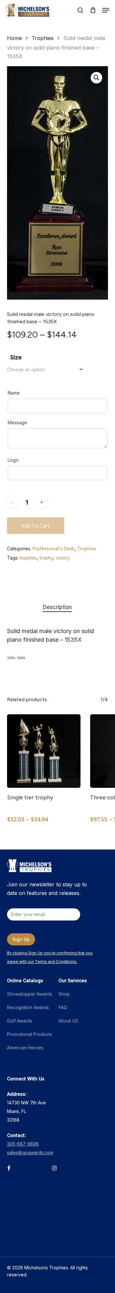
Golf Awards (19, 1020)
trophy (46, 557)
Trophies (43, 38)
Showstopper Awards (29, 994)
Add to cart (35, 525)
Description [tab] (57, 607)
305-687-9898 (23, 1144)
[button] (105, 10)
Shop (64, 994)
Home (14, 38)
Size (16, 357)
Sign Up (21, 939)
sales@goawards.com (30, 1152)
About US (68, 1020)
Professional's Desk (54, 548)
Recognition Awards (28, 1007)
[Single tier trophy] (43, 751)
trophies (28, 557)
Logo (13, 460)
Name (14, 393)
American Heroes (25, 1047)
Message (17, 422)
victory (63, 557)
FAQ (62, 1007)
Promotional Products (29, 1034)
